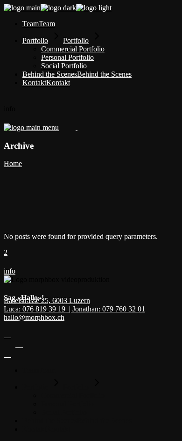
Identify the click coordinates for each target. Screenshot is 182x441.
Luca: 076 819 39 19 (36, 309)
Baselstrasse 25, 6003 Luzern (47, 300)
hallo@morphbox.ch (34, 317)
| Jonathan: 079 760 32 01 (107, 309)
